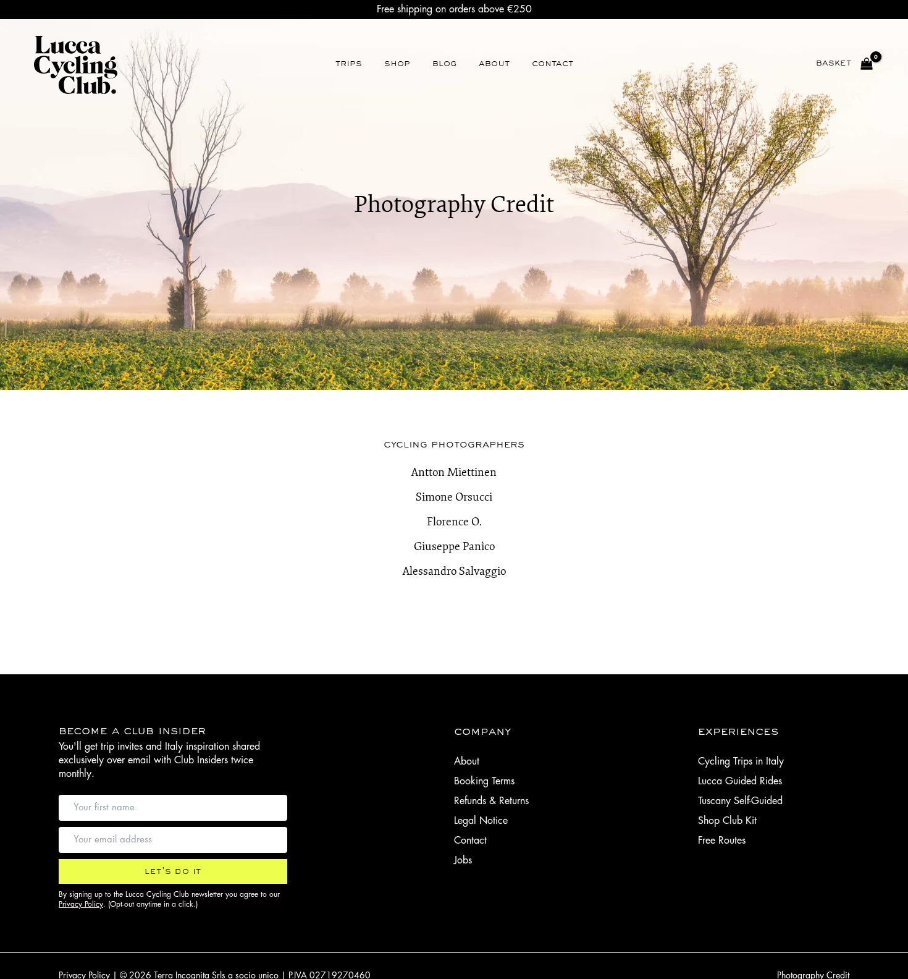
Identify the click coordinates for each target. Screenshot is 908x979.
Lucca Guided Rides (740, 781)
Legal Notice (481, 821)
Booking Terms (484, 781)
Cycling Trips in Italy (741, 761)
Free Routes (722, 841)
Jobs (463, 860)
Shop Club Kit (727, 821)
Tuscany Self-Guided (740, 801)
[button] (173, 871)
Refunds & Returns (491, 801)
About (466, 761)
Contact (470, 841)
